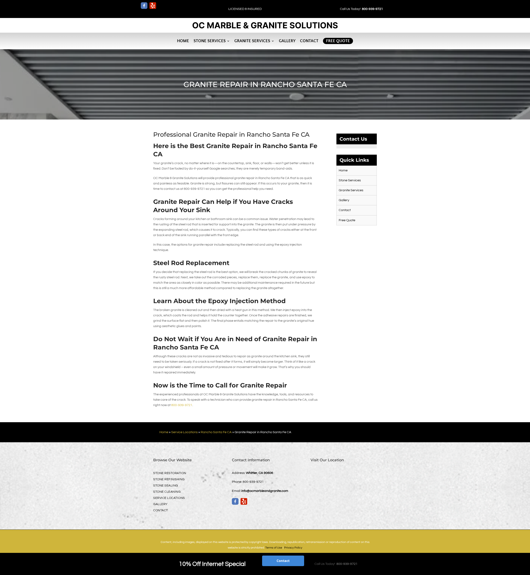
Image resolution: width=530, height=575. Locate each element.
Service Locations (184, 432)
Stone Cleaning (167, 491)
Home (183, 41)
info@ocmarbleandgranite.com (264, 491)
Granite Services (252, 41)
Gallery (287, 41)
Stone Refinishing (169, 479)
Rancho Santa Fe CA (216, 432)
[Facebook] (144, 5)
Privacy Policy (293, 547)
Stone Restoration (169, 473)
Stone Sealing (165, 485)
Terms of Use (273, 547)
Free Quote (338, 41)
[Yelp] (152, 5)
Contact (309, 41)
